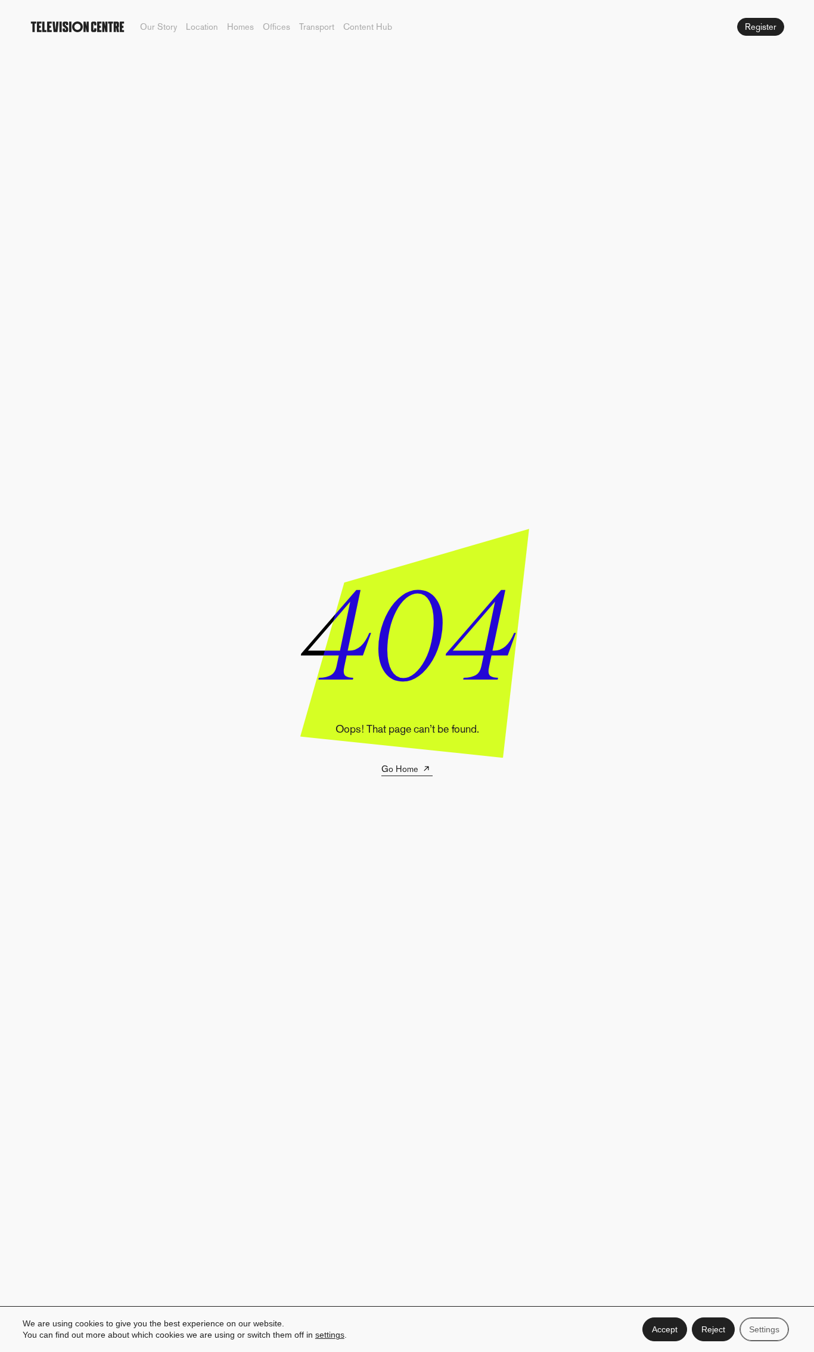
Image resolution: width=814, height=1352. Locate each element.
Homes (240, 26)
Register (760, 26)
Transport (316, 26)
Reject (713, 1329)
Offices (276, 26)
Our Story (158, 26)
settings (329, 1335)
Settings (764, 1329)
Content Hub (367, 26)
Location (202, 26)
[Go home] (77, 26)
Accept (665, 1329)
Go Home (399, 769)
